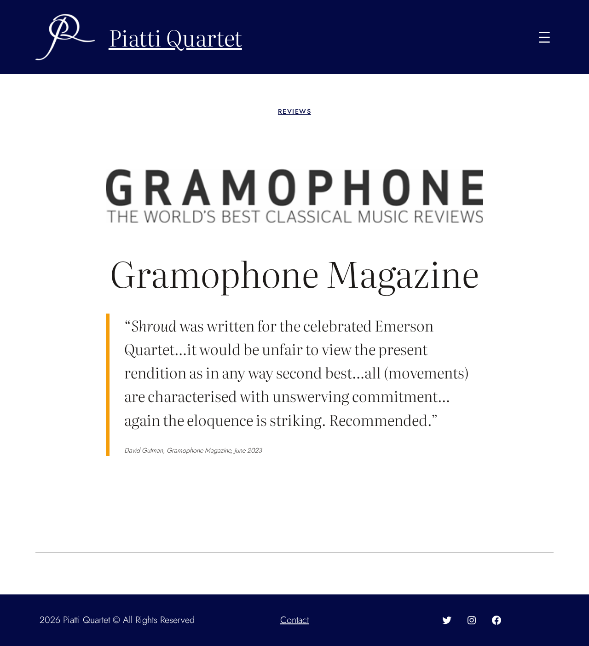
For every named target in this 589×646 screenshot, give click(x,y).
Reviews (294, 111)
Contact (294, 620)
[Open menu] (544, 37)
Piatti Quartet (175, 37)
